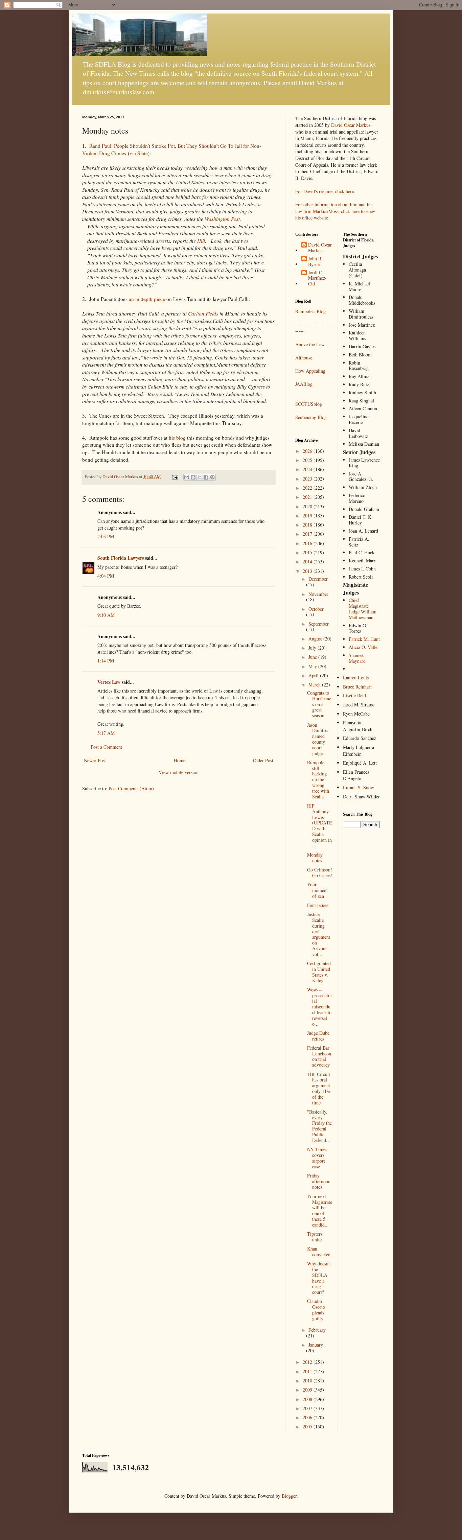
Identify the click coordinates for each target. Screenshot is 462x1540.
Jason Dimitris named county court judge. (317, 739)
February (317, 1330)
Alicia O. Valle (363, 647)
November (318, 594)
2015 (308, 552)
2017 (308, 534)
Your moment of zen (317, 890)
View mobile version (179, 772)
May (313, 666)
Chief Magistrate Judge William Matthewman (362, 608)
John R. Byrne (315, 261)
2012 (308, 1362)
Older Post (263, 760)
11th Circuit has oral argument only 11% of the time (319, 1088)
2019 (308, 515)
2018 (308, 524)
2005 (308, 1426)
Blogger (289, 1496)
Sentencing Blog (311, 417)
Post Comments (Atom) (131, 788)
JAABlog (304, 384)
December (318, 579)
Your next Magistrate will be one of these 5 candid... (319, 1210)
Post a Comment (106, 747)
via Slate (139, 153)
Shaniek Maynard (357, 658)
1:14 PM (105, 660)
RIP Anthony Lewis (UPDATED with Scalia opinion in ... (319, 825)
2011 (308, 1371)
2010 (308, 1380)
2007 (308, 1408)
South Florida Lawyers (120, 557)
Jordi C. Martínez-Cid (317, 278)
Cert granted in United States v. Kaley (319, 971)
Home (179, 760)
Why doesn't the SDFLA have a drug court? (319, 1277)
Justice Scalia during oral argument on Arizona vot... (318, 934)
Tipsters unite (314, 1237)
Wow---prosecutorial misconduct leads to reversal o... (319, 1006)
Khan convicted (318, 1251)
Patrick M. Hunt (364, 639)
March (315, 684)
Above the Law (310, 344)
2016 (308, 543)
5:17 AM (106, 733)
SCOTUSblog (308, 404)
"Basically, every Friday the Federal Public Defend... (319, 1126)
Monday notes (315, 857)
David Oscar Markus (350, 125)
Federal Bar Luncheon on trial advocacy (319, 1056)
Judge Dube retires (318, 1036)
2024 (308, 469)
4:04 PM (105, 576)
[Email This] (186, 477)
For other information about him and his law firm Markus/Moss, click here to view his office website (335, 211)
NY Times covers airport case (317, 1157)
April (314, 675)
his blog (178, 437)
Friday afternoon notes (318, 1181)
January (315, 1344)
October (316, 609)
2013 (308, 571)
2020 (308, 506)
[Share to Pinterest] (212, 477)
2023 (308, 478)
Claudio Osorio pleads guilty (316, 1309)
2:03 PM (105, 536)
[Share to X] (199, 477)
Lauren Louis (356, 677)
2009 (308, 1389)
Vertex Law (108, 681)
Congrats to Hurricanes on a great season (319, 704)
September (318, 624)
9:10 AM (106, 615)
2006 (308, 1417)
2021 (308, 497)
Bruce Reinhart (357, 686)
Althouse (303, 357)
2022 (308, 488)
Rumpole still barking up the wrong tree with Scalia (318, 779)
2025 (308, 460)
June (313, 657)
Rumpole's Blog (310, 311)
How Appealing (310, 371)
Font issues (317, 905)
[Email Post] (174, 477)
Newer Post (95, 760)
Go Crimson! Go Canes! (319, 872)
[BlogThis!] (193, 477)
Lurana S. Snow (358, 787)
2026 (308, 451)
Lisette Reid (354, 695)
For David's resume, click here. (325, 191)
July (313, 648)
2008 (308, 1399)
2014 (308, 561)
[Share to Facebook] (206, 477)
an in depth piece (147, 299)
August (315, 638)
